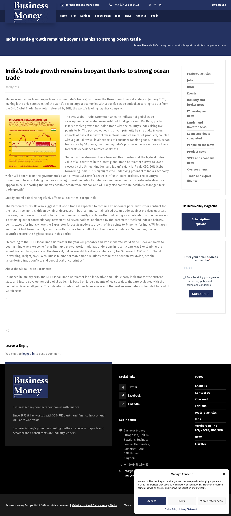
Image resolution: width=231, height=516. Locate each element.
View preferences (211, 501)
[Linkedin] (160, 5)
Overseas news (197, 169)
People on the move (200, 145)
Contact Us (202, 392)
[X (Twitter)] (150, 5)
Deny (181, 501)
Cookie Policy (171, 509)
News (145, 45)
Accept (151, 501)
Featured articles (199, 73)
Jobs (190, 80)
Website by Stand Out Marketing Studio (94, 505)
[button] (224, 474)
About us (201, 386)
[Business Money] (30, 11)
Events (191, 93)
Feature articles (206, 412)
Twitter (132, 387)
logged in (28, 353)
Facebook (134, 395)
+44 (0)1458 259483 (127, 4)
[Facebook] (155, 5)
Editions (200, 406)
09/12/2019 (12, 87)
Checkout (201, 399)
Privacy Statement (188, 509)
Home (137, 45)
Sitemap (200, 443)
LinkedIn (134, 404)
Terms (127, 505)
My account (219, 5)
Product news (196, 151)
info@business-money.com (82, 4)
